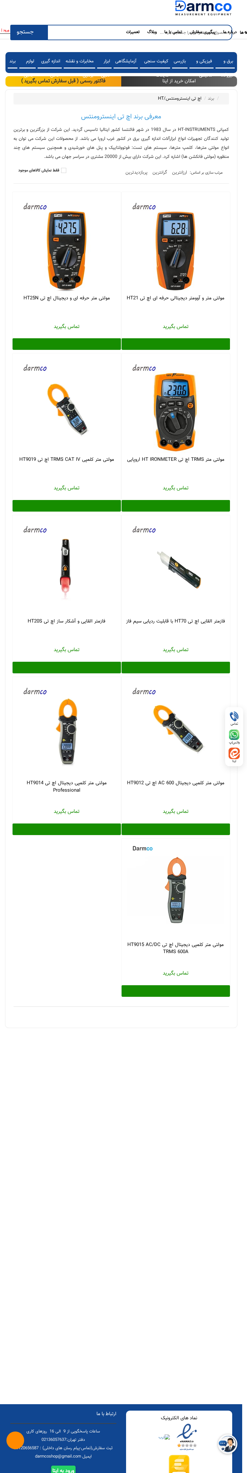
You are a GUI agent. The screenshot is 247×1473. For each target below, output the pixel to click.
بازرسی (180, 61)
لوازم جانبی (29, 63)
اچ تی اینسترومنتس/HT (179, 98)
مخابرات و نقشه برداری (80, 63)
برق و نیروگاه (227, 63)
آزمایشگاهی (125, 61)
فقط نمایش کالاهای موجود (38, 170)
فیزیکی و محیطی (204, 63)
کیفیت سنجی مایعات (156, 63)
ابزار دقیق (105, 63)
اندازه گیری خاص (50, 63)
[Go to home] (222, 98)
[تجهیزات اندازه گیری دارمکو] (203, 9)
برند (12, 61)
